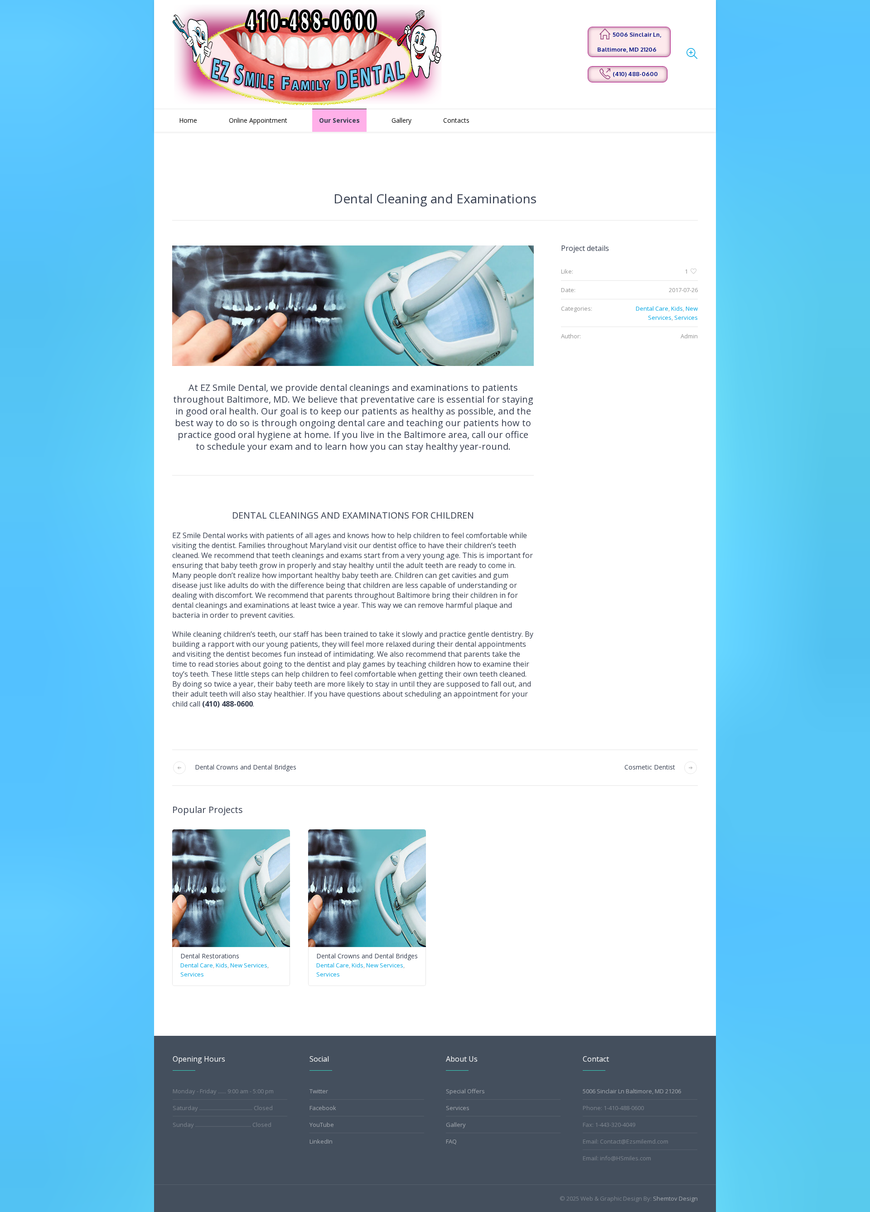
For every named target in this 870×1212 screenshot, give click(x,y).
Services (686, 317)
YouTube (321, 1125)
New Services (248, 965)
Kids (677, 308)
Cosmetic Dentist (649, 767)
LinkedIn (321, 1141)
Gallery (456, 1125)
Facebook (322, 1108)
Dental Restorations (209, 956)
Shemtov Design (675, 1198)
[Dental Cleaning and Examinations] (353, 305)
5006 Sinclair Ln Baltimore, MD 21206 (632, 1091)
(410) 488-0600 (635, 73)
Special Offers (465, 1091)
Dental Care (652, 308)
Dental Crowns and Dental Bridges (245, 767)
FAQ (451, 1141)
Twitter (318, 1091)
